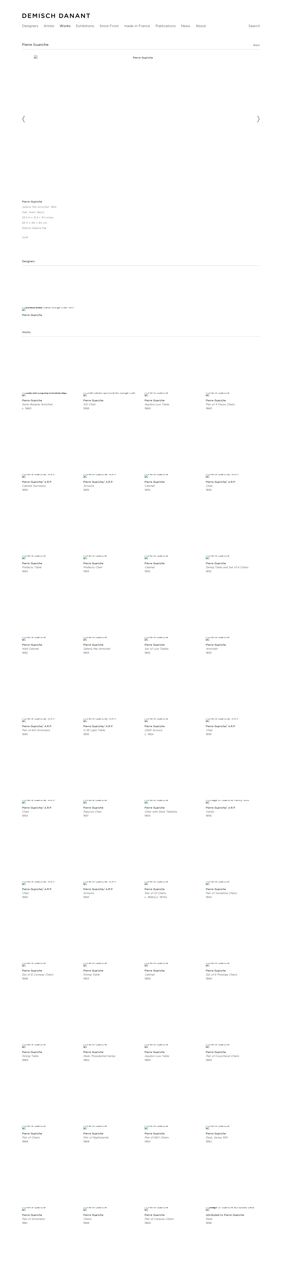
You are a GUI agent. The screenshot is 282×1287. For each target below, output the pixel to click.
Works (65, 26)
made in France (137, 26)
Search (254, 26)
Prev (24, 119)
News (185, 26)
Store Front (109, 26)
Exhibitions (85, 26)
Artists (49, 26)
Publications (166, 26)
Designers (30, 26)
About (201, 26)
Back (256, 45)
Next (258, 119)
